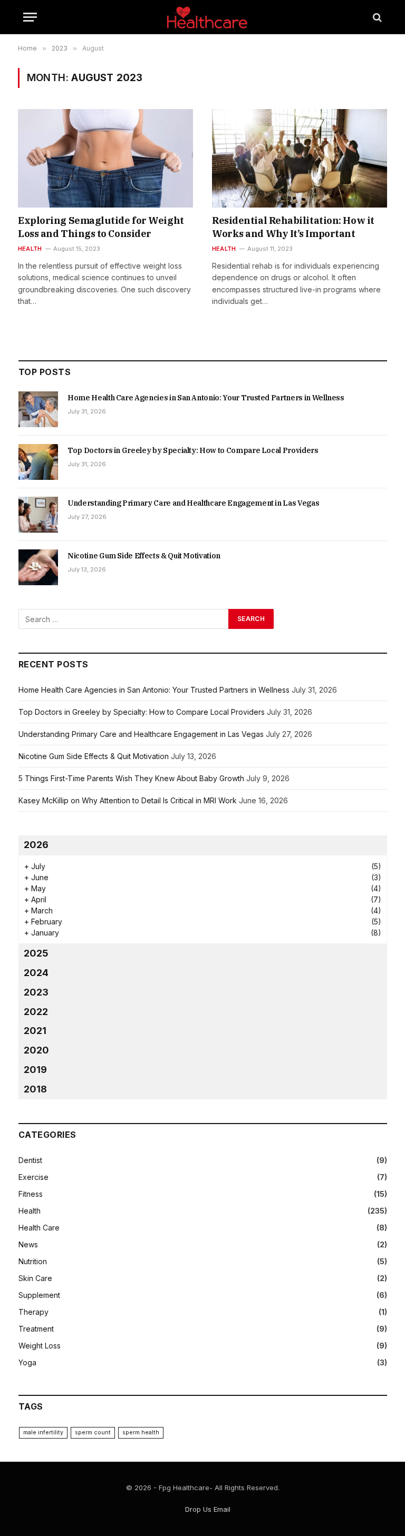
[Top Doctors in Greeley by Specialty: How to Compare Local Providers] (38, 462)
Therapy (33, 1311)
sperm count (93, 1432)
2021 (35, 1030)
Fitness (30, 1193)
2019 (35, 1069)
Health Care (39, 1227)
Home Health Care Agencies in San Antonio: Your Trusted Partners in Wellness (206, 397)
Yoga (27, 1362)
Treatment (36, 1328)
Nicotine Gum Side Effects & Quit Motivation (144, 555)
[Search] (376, 17)
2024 (36, 972)
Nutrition (32, 1261)
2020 (36, 1050)
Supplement (39, 1295)
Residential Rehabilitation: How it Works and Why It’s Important (293, 226)
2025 (36, 953)
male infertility (43, 1432)
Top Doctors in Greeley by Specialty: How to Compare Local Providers (193, 450)
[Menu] (30, 17)
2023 (36, 992)
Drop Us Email (207, 1509)
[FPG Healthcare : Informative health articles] (202, 17)
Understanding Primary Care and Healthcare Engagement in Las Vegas (193, 503)
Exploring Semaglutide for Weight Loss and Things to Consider (101, 226)
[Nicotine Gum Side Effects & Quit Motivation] (38, 567)
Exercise (33, 1177)
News (28, 1244)
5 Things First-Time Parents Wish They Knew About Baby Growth (131, 778)
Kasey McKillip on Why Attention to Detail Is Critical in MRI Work (127, 800)
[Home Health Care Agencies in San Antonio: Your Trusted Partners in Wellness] (38, 409)
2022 (36, 1011)
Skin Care (35, 1278)
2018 (35, 1089)
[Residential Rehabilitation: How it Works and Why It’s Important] (299, 158)
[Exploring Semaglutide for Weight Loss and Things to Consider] (105, 158)
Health (30, 248)
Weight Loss (39, 1345)
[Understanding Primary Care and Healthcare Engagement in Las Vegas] (38, 515)
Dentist (30, 1160)
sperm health (140, 1432)
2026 (36, 844)
